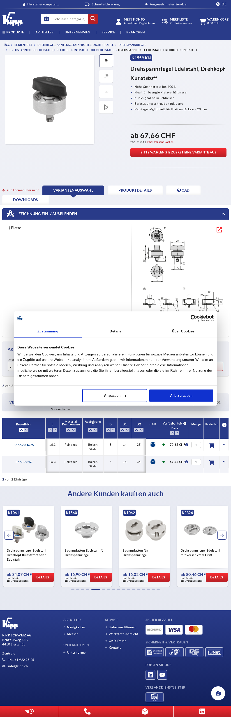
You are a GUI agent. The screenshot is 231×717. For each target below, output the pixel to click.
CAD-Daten (118, 641)
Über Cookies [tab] (183, 331)
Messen (72, 634)
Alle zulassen (181, 395)
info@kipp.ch (17, 666)
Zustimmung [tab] (47, 331)
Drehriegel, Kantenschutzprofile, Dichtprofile (75, 44)
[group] (28, 546)
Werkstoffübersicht (123, 634)
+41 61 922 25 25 (20, 659)
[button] (72, 589)
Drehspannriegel (132, 44)
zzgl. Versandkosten (160, 141)
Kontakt (115, 647)
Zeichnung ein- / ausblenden (47, 214)
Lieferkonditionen (122, 627)
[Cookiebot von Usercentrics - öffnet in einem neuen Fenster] (194, 318)
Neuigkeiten (76, 627)
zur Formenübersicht (23, 190)
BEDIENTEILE (23, 44)
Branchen (135, 32)
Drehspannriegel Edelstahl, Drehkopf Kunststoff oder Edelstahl (61, 50)
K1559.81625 (24, 445)
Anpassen (112, 395)
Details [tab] (115, 331)
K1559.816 (24, 462)
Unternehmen (77, 32)
